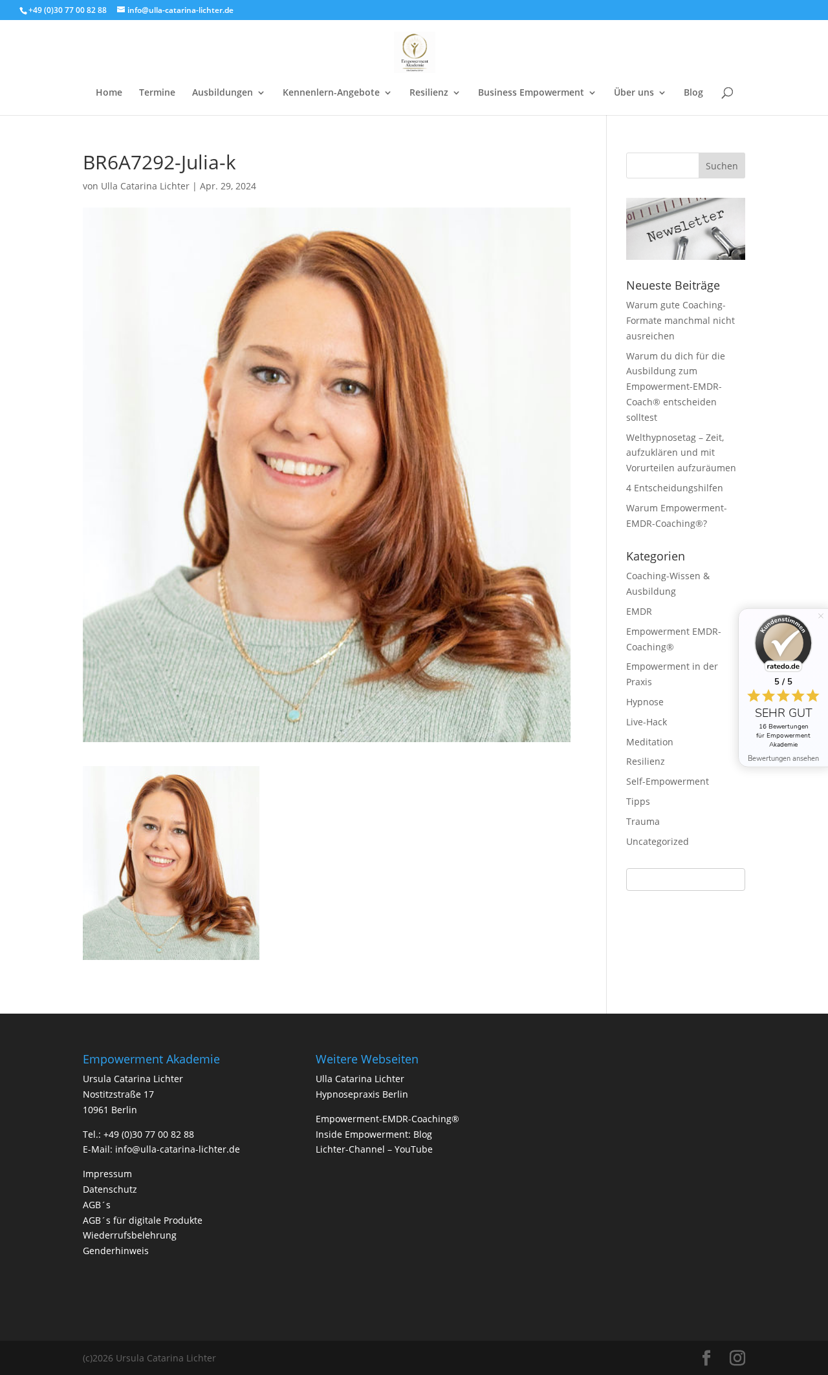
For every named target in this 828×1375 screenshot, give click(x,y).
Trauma (643, 821)
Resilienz (428, 93)
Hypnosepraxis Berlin (362, 1094)
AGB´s (97, 1205)
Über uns (634, 93)
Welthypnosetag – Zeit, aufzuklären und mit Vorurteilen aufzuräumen (681, 452)
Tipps (638, 801)
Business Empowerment (531, 93)
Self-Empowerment (667, 781)
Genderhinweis (116, 1250)
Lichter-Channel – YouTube (374, 1149)
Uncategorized (657, 841)
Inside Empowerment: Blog (374, 1134)
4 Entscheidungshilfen (674, 488)
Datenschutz (110, 1189)
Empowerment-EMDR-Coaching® (387, 1119)
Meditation (649, 742)
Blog (693, 93)
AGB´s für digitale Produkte (142, 1220)
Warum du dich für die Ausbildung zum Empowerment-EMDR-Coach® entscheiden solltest (675, 386)
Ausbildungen (222, 93)
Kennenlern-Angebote (331, 93)
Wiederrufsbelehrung (130, 1235)
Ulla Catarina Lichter (145, 186)
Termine (157, 93)
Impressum (107, 1173)
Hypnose (645, 702)
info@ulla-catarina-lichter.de (177, 1149)
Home (109, 93)
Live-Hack (646, 722)
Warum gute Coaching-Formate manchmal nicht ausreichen (680, 320)
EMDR (639, 611)
